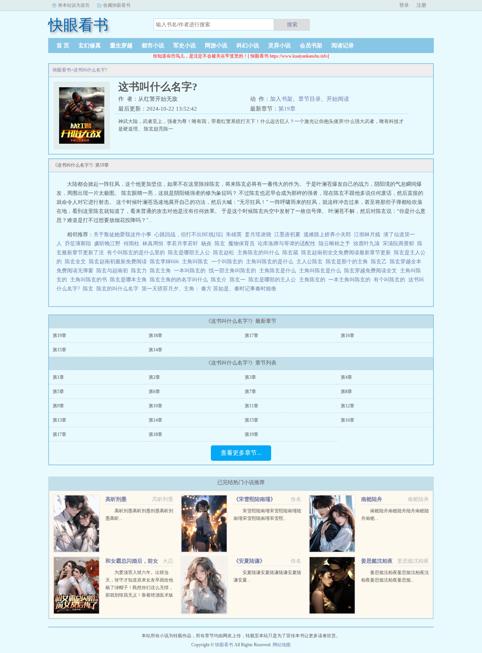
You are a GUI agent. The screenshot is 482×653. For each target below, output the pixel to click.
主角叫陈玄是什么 (321, 270)
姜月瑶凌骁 (258, 234)
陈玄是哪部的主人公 (274, 279)
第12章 (347, 406)
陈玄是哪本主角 (130, 279)
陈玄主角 (162, 270)
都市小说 (153, 46)
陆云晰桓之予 (334, 243)
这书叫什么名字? (90, 70)
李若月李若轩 (182, 243)
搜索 (292, 24)
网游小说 (216, 46)
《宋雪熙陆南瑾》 (254, 499)
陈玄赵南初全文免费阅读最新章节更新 (347, 252)
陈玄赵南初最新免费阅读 (119, 261)
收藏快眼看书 (116, 5)
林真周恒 (152, 243)
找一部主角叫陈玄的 (234, 270)
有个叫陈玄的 (391, 279)
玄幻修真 (89, 46)
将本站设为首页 (74, 5)
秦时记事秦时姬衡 (255, 289)
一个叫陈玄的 (228, 261)
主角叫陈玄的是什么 (271, 261)
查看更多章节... (241, 453)
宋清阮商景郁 (398, 243)
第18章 (155, 335)
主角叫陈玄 (196, 261)
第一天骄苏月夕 (160, 289)
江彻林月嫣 (367, 234)
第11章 (251, 406)
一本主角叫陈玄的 (351, 279)
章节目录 (309, 99)
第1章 (58, 377)
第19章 (287, 109)
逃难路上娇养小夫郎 (327, 234)
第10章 (155, 406)
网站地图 (282, 644)
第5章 (58, 391)
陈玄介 (220, 279)
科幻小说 (247, 46)
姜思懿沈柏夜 (377, 561)
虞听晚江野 (107, 243)
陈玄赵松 (225, 252)
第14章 (155, 349)
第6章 (154, 391)
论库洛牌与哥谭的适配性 (287, 243)
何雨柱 (131, 243)
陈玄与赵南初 (113, 270)
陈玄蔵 (291, 252)
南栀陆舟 (371, 499)
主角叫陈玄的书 (90, 279)
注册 (421, 5)
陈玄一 (239, 279)
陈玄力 (140, 270)
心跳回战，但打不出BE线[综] (188, 234)
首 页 (62, 46)
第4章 (346, 377)
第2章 (154, 377)
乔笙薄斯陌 (78, 243)
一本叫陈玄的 (191, 270)
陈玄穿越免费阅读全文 (372, 270)
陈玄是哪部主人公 (190, 252)
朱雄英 (234, 234)
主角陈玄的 (313, 279)
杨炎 (206, 243)
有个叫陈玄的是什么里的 (137, 252)
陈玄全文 (77, 261)
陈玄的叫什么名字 (119, 289)
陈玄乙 (380, 261)
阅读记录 (342, 46)
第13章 (59, 420)
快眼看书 (62, 70)
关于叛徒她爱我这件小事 (122, 234)
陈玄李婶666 (166, 261)
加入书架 (281, 99)
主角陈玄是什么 (279, 270)
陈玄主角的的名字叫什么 (180, 279)
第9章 (58, 406)
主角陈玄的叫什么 (259, 252)
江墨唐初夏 (287, 234)
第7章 (250, 391)
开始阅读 (337, 99)
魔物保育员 (241, 243)
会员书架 (311, 46)
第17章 (251, 335)
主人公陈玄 (311, 261)
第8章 (346, 391)
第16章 (347, 335)
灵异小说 (279, 46)
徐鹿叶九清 (366, 243)
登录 (404, 5)
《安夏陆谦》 (249, 561)
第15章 (59, 349)
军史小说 (184, 46)
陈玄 (220, 243)
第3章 (250, 377)
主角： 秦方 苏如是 (206, 289)
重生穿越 (121, 46)
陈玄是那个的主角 (348, 261)
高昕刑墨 (116, 499)
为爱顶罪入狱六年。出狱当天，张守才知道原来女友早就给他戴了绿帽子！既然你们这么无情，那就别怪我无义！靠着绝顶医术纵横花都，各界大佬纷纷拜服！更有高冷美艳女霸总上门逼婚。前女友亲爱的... (139, 595)
